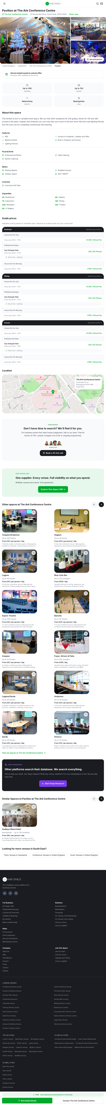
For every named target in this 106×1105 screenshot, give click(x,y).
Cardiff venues (8, 1051)
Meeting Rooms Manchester (64, 1043)
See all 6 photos (95, 59)
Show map (73, 14)
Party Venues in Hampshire (15, 855)
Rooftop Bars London (61, 999)
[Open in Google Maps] (53, 393)
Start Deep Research (54, 783)
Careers (6, 961)
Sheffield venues (20, 1055)
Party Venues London (61, 995)
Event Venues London (10, 1012)
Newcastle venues (21, 1051)
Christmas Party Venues (62, 991)
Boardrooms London (61, 1007)
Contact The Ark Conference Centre (79, 1101)
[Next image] (33, 520)
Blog (4, 955)
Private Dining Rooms (10, 999)
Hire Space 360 (8, 906)
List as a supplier (61, 925)
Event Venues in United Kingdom (84, 855)
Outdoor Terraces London (11, 1028)
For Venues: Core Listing (64, 919)
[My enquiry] (101, 3)
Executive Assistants (10, 938)
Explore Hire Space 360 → (53, 489)
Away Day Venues (9, 1003)
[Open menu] (4, 3)
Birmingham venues (37, 1039)
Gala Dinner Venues (9, 1016)
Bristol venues (22, 1043)
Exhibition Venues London (12, 1020)
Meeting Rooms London (62, 1003)
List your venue (60, 922)
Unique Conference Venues (12, 991)
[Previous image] (5, 520)
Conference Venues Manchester (65, 1039)
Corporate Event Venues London (65, 1012)
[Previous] (94, 504)
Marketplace (59, 909)
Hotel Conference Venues (62, 987)
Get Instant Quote (28, 1101)
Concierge (59, 913)
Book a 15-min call (54, 453)
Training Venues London (11, 1007)
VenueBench (7, 958)
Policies (5, 971)
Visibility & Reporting (10, 916)
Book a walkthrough (10, 922)
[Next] (101, 504)
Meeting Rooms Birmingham (84, 1047)
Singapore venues (9, 1083)
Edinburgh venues (9, 1043)
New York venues (8, 1066)
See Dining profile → (95, 276)
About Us (6, 951)
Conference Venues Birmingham (87, 1043)
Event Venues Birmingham (64, 1047)
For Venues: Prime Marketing (65, 916)
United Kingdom (8, 66)
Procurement (7, 932)
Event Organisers (9, 935)
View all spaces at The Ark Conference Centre (22, 753)
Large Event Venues (60, 1020)
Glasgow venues (8, 1047)
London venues (8, 1039)
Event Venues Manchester (87, 1039)
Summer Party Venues (10, 995)
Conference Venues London (12, 987)
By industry (7, 919)
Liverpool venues (22, 1047)
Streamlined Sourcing (10, 909)
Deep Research (60, 906)
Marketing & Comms (10, 942)
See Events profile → (95, 323)
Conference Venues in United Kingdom (48, 855)
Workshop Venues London (63, 1024)
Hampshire (22, 66)
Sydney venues (8, 1087)
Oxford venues (8, 1055)
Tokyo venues (7, 1079)
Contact (5, 968)
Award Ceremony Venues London (65, 1016)
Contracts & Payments (11, 913)
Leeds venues (33, 1043)
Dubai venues (7, 1075)
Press (5, 964)
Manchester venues (22, 1039)
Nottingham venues (35, 1051)
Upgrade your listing (62, 958)
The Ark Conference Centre (16, 14)
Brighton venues (35, 1047)
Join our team (60, 951)
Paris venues (7, 1070)
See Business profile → (94, 229)
